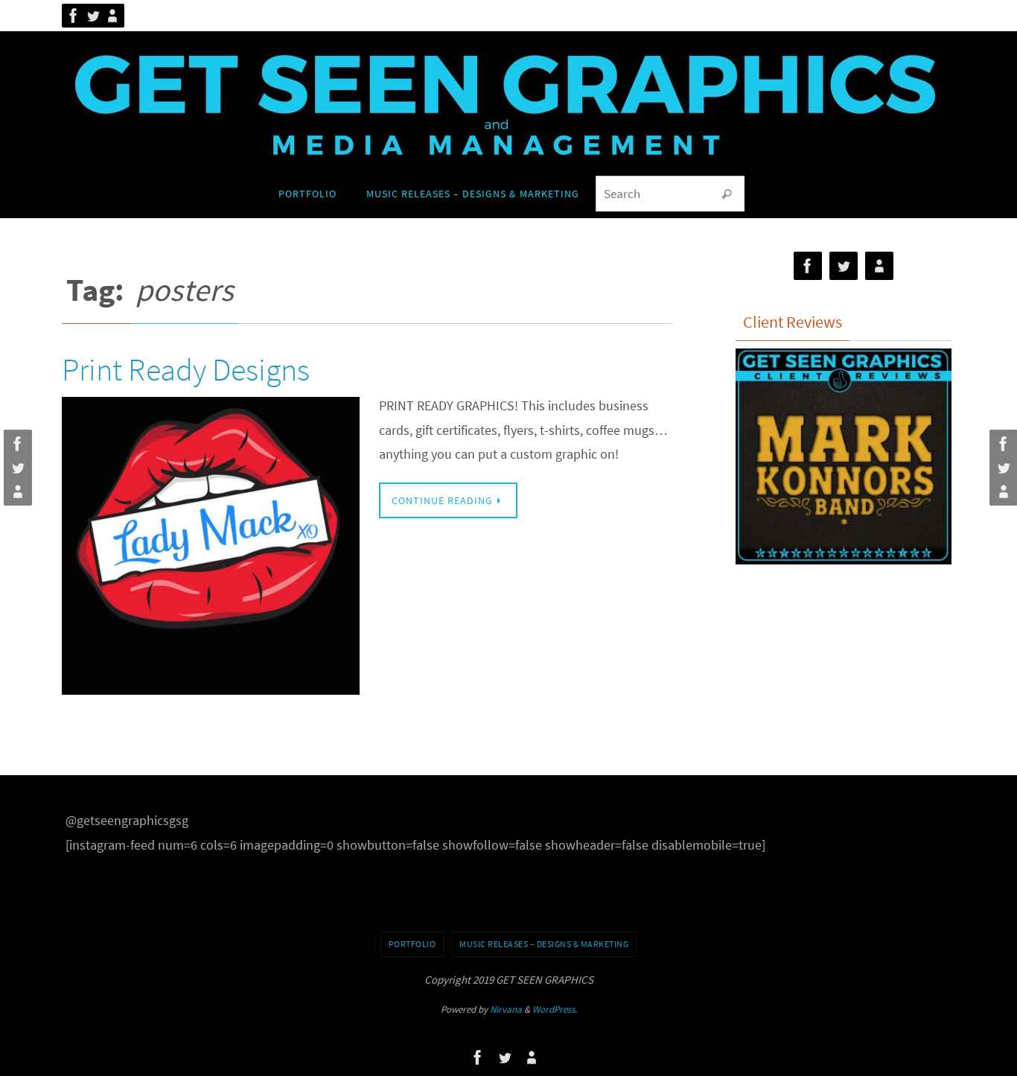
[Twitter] (93, 16)
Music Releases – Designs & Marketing (543, 943)
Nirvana (506, 1009)
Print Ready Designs (186, 369)
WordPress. (554, 1009)
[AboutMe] (112, 16)
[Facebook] (74, 16)
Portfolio (412, 943)
